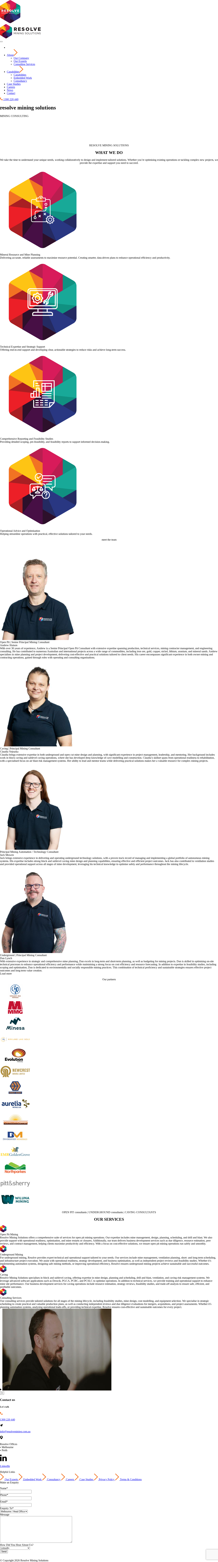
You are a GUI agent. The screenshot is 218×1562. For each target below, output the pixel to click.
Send (3, 1551)
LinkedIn (5, 1466)
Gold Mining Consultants (175, 1554)
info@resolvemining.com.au (15, 1431)
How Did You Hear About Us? (16, 1544)
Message (4, 1514)
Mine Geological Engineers (145, 1554)
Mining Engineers (58, 1554)
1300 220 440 (7, 1419)
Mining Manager (38, 1554)
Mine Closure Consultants (84, 1554)
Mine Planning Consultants (114, 1554)
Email (4, 1501)
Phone (4, 1494)
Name (4, 1488)
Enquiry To (7, 1508)
